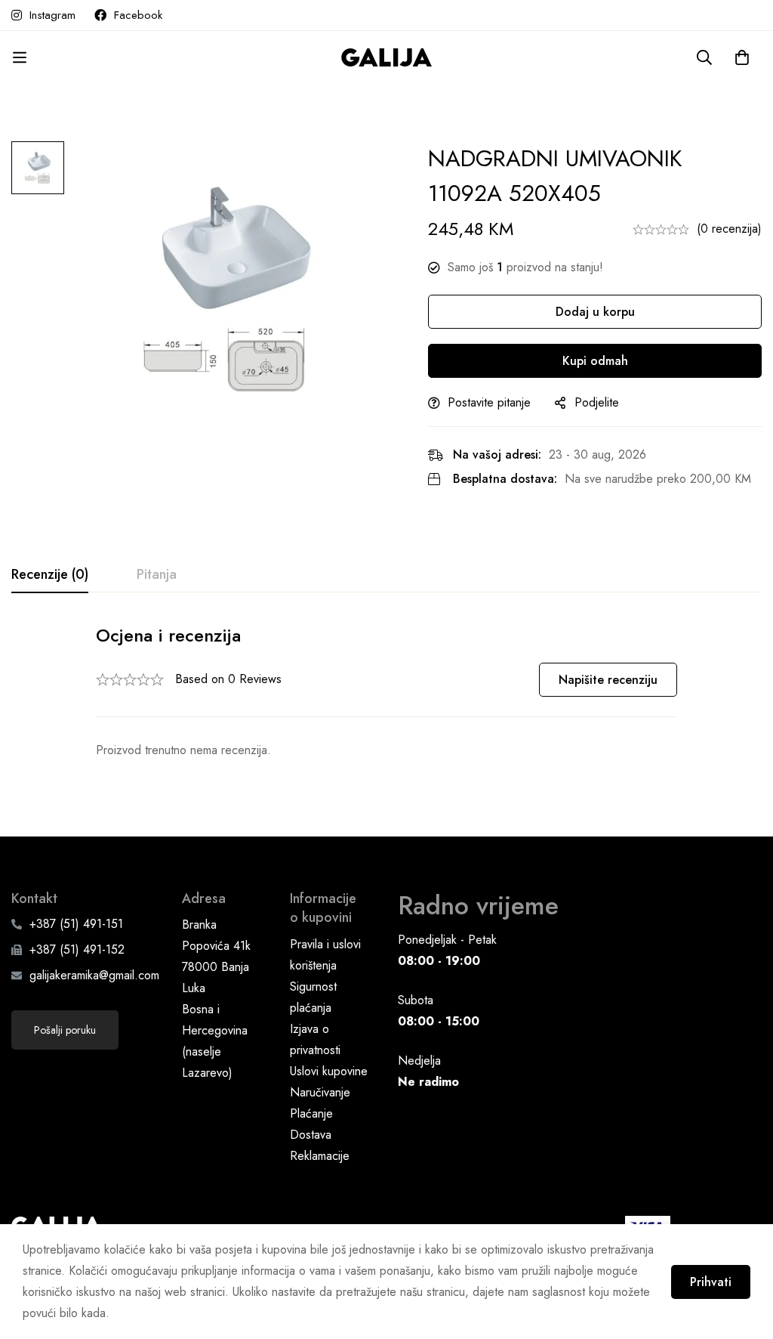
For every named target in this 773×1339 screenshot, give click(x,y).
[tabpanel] (386, 691)
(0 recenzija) (729, 228)
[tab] (49, 575)
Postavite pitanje (489, 402)
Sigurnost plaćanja (313, 997)
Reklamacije (320, 1155)
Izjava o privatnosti (315, 1039)
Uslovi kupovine (329, 1071)
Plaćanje (311, 1113)
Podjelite (596, 402)
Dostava (310, 1134)
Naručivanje (320, 1092)
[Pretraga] (704, 57)
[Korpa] (742, 57)
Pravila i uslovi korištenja (325, 954)
